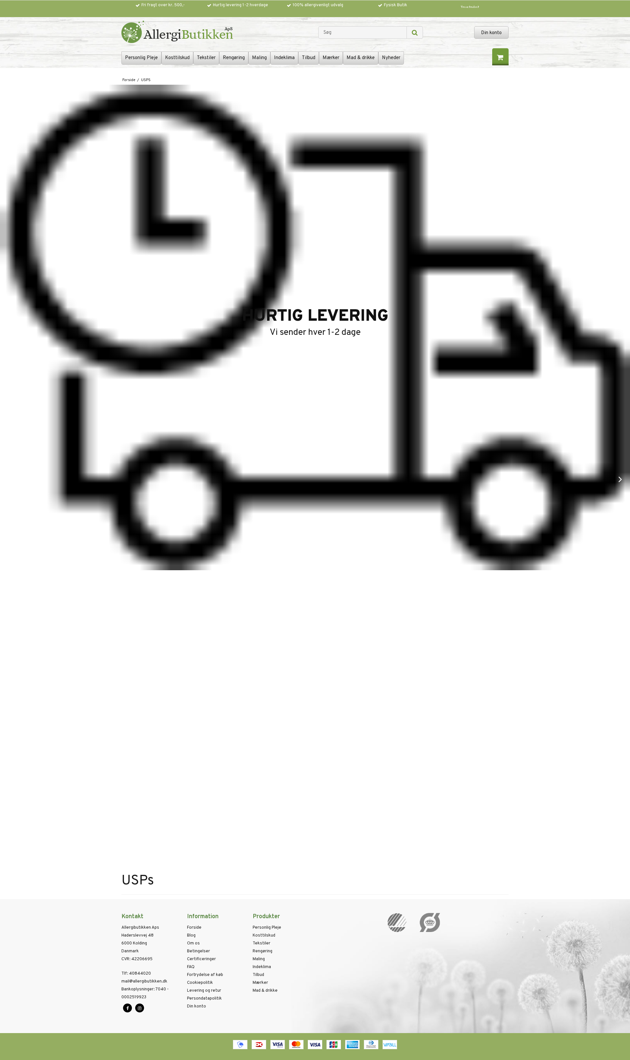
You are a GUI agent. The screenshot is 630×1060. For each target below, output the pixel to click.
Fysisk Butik (395, 5)
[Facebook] (127, 1008)
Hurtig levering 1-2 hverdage (240, 5)
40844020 (136, 973)
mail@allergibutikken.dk (144, 981)
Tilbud (308, 58)
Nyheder (391, 58)
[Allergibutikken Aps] (216, 33)
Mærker (331, 58)
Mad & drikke (360, 58)
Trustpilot (469, 8)
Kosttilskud (177, 58)
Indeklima (284, 58)
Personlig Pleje (141, 58)
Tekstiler (206, 58)
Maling (259, 58)
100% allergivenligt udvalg (318, 5)
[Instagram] (139, 1008)
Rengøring (234, 58)
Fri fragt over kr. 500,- (163, 5)
